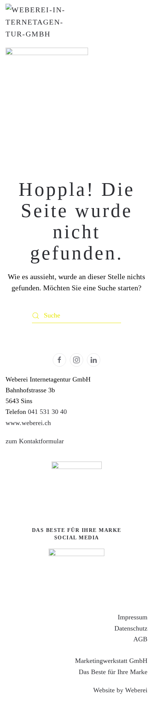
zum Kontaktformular (35, 441)
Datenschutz (130, 628)
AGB (140, 639)
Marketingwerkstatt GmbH (111, 660)
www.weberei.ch (28, 423)
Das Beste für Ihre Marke (113, 672)
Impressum (132, 617)
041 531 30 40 (47, 411)
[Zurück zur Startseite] (35, 22)
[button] (129, 694)
